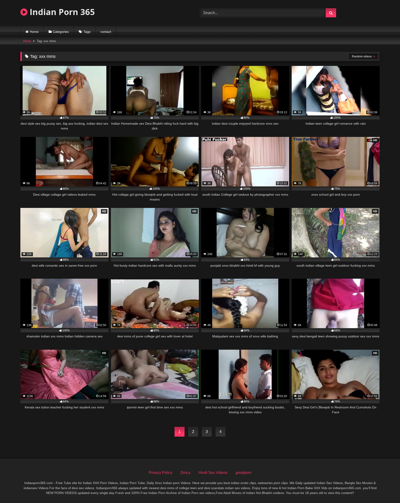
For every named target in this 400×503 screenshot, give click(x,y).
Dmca (185, 473)
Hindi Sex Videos (213, 473)
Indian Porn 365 (61, 12)
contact (105, 32)
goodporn (243, 473)
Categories (61, 32)
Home (34, 32)
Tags (87, 32)
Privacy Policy (160, 473)
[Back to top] (386, 489)
